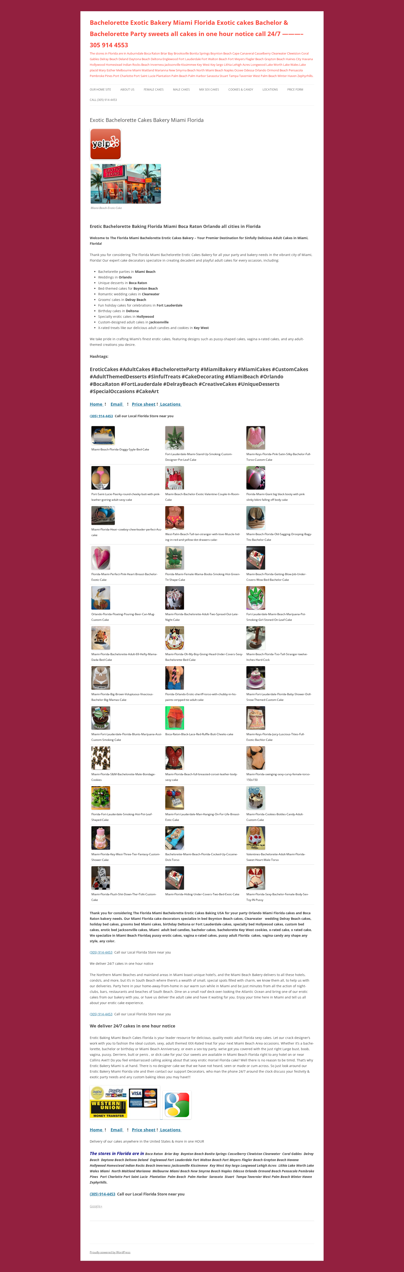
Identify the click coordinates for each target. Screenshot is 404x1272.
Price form (295, 89)
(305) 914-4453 (101, 416)
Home (97, 404)
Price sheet (143, 404)
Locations (270, 89)
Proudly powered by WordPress (110, 1252)
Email (117, 404)
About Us (127, 89)
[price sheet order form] (126, 1118)
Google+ (96, 1206)
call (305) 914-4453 (103, 100)
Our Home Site (100, 89)
